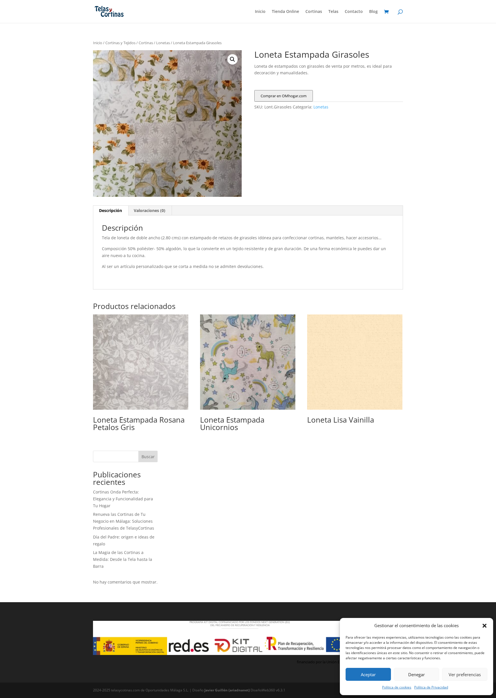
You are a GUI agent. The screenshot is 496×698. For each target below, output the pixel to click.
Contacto (354, 11)
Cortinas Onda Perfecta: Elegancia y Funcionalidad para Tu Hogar (123, 498)
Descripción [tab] (110, 210)
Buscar (148, 456)
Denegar (416, 674)
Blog (373, 11)
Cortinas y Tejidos (120, 42)
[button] (484, 626)
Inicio (260, 11)
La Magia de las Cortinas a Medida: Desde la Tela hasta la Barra (122, 559)
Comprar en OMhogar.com (284, 95)
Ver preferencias (465, 674)
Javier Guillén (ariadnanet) (227, 690)
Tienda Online (285, 11)
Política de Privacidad (431, 687)
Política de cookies (396, 687)
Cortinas (313, 11)
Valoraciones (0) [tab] (149, 210)
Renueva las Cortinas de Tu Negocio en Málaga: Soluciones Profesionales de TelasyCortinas (123, 521)
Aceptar (368, 674)
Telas (333, 11)
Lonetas (163, 42)
